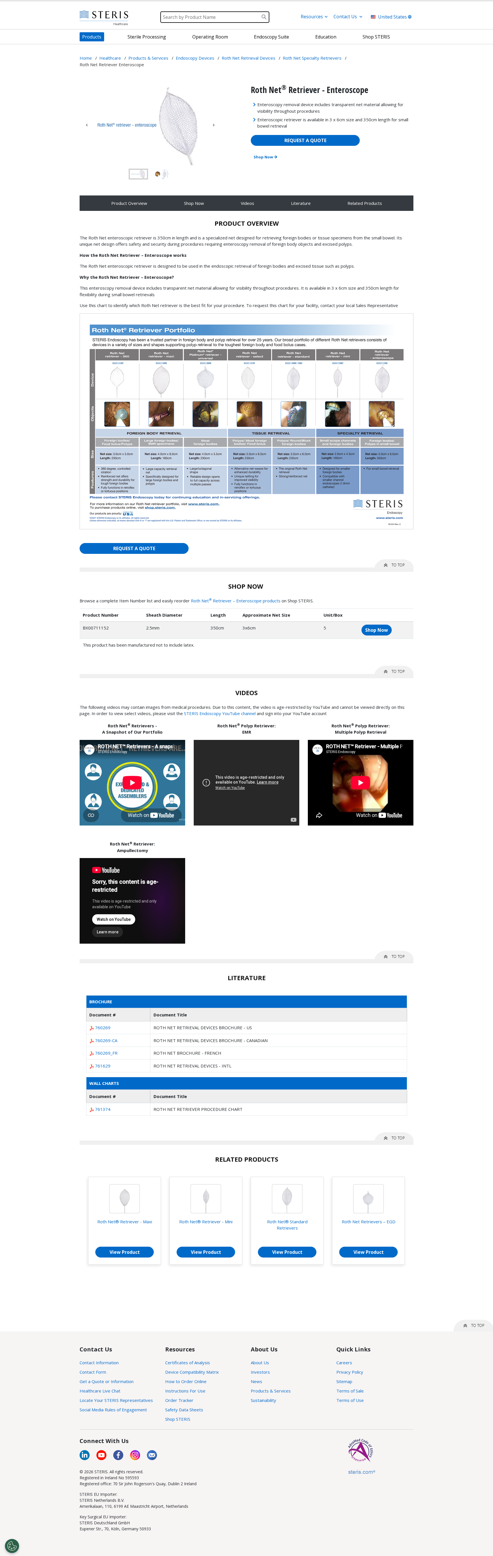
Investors (260, 1372)
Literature (301, 203)
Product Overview (129, 203)
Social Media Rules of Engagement (113, 1409)
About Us (260, 1362)
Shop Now (264, 157)
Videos (247, 203)
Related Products (364, 203)
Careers (344, 1362)
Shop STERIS (177, 1419)
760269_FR (106, 1053)
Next (213, 125)
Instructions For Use (185, 1391)
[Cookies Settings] (12, 1546)
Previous (86, 125)
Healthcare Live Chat (100, 1391)
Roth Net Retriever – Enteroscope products (235, 601)
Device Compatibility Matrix (192, 1372)
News (256, 1381)
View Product (125, 1252)
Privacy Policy (349, 1372)
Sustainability (263, 1400)
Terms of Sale (350, 1391)
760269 (102, 1027)
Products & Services (271, 1391)
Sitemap (344, 1381)
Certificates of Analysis (187, 1362)
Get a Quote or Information (107, 1381)
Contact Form (93, 1372)
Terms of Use (350, 1400)
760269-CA (106, 1040)
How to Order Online (186, 1381)
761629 (102, 1066)
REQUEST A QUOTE (305, 140)
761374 (102, 1109)
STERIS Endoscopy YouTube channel (220, 713)
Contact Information (99, 1362)
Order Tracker (179, 1400)
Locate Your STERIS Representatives (116, 1400)
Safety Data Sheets (184, 1409)
